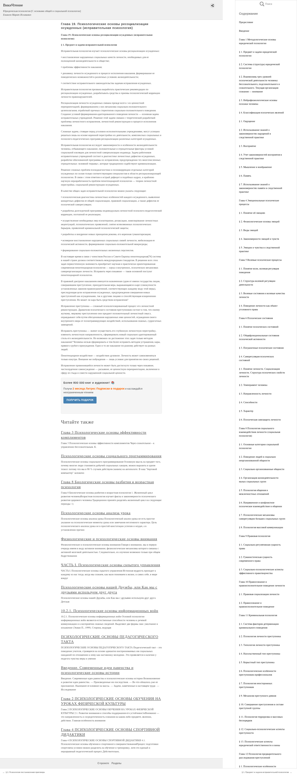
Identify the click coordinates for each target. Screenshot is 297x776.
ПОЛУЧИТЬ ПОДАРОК (80, 400)
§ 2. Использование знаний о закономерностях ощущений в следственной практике (255, 133)
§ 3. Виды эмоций (248, 230)
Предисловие (246, 22)
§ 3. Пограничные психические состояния (261, 347)
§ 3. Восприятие (247, 145)
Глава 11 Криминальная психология (258, 615)
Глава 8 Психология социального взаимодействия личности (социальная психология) (259, 432)
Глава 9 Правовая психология (254, 536)
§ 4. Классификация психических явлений (261, 112)
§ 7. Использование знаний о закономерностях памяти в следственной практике (260, 188)
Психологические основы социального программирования (111, 455)
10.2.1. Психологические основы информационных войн (109, 610)
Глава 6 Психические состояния (256, 318)
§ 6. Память (245, 175)
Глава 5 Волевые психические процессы (260, 259)
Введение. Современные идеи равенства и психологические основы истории (97, 670)
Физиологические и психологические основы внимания (109, 538)
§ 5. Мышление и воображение (255, 167)
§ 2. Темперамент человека (253, 384)
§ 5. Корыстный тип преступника (256, 662)
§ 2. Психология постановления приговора (25, 772)
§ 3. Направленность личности (255, 393)
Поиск (265, 4)
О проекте (103, 763)
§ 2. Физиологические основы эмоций (259, 221)
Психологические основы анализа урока (96, 512)
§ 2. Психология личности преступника (260, 636)
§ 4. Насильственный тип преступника (259, 653)
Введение (244, 30)
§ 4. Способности (248, 402)
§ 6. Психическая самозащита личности (260, 419)
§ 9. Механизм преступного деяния (257, 695)
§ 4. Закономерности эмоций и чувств (259, 238)
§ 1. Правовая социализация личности (259, 594)
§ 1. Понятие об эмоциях (252, 212)
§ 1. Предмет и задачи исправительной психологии (265, 772)
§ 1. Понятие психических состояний (258, 326)
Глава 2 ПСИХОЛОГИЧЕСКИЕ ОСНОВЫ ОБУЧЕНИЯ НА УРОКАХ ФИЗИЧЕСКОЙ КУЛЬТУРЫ (111, 701)
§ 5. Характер (246, 410)
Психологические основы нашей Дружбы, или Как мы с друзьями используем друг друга (109, 589)
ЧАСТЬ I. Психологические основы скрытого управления (110, 564)
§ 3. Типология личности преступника (259, 644)
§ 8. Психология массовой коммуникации (261, 527)
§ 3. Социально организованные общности (261, 469)
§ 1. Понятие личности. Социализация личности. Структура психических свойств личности (262, 372)
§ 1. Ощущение (247, 121)
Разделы (116, 763)
